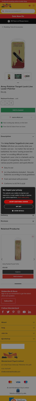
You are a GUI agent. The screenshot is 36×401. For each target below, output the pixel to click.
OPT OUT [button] (18, 206)
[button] (18, 211)
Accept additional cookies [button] (18, 202)
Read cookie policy (23, 197)
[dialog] (18, 200)
